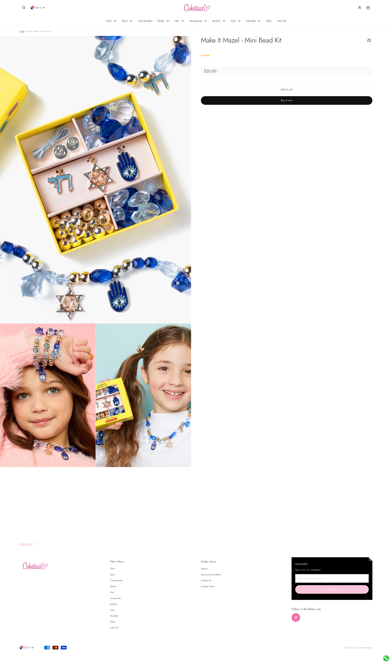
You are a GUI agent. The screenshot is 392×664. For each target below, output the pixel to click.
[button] (24, 7)
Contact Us (206, 580)
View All (281, 21)
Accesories (196, 21)
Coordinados (145, 21)
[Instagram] (296, 617)
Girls (109, 21)
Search (204, 568)
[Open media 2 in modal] (95, 179)
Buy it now (286, 100)
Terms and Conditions (211, 574)
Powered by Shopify (364, 647)
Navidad (251, 21)
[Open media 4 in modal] (143, 395)
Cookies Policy (208, 586)
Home (22, 31)
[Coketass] (196, 7)
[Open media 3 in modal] (48, 395)
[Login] (359, 7)
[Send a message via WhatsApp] (386, 658)
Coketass (350, 647)
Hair (177, 21)
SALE (269, 21)
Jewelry (216, 21)
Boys (124, 21)
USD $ (38, 7)
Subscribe (332, 589)
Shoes (160, 21)
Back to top (26, 544)
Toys (233, 21)
